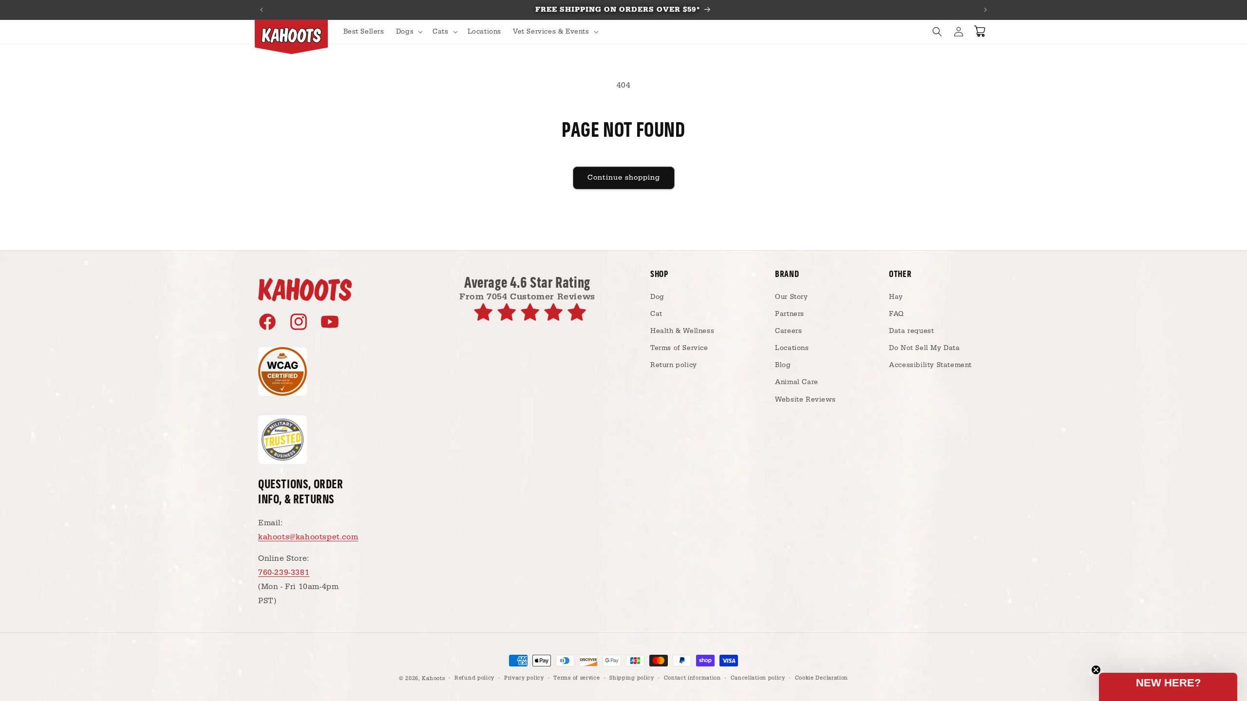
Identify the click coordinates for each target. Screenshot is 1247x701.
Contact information (692, 678)
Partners (789, 314)
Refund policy (474, 678)
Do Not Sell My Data (924, 348)
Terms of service (576, 678)
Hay (896, 297)
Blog (783, 365)
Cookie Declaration (822, 678)
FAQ (896, 314)
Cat (656, 314)
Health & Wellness (682, 331)
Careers (788, 331)
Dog (657, 297)
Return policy (673, 365)
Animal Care (796, 382)
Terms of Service (679, 348)
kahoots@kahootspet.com (308, 537)
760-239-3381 (283, 572)
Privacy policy (524, 678)
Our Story (791, 297)
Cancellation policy (758, 678)
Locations (792, 348)
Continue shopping (623, 177)
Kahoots (433, 678)
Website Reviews (805, 399)
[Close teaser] (1096, 670)
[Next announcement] (985, 9)
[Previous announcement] (261, 9)
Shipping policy (631, 678)
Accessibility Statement (930, 365)
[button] (408, 31)
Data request (911, 331)
